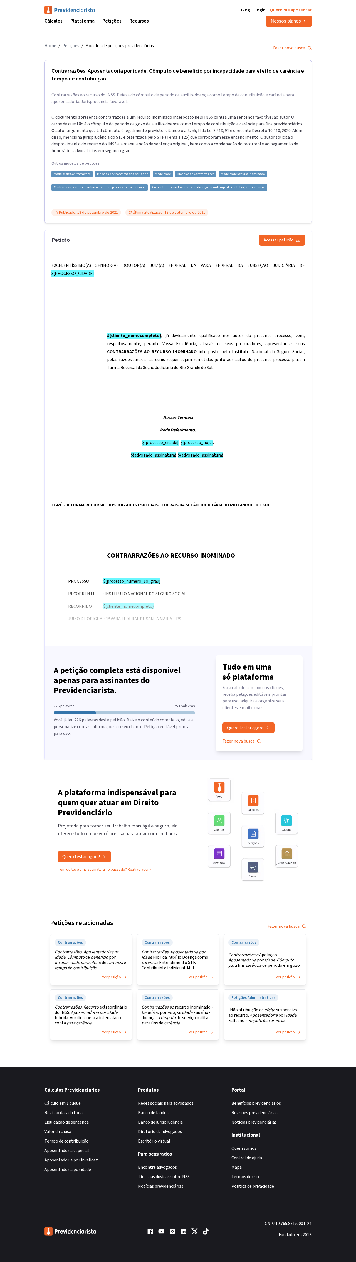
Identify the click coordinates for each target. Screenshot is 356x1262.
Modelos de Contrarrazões (72, 174)
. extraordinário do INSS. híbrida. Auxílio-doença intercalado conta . (91, 1015)
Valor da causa (57, 1131)
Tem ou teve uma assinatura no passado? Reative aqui (103, 869)
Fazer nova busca (289, 48)
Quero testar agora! (81, 857)
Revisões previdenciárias (254, 1112)
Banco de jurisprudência (160, 1122)
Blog (245, 10)
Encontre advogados (157, 1167)
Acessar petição (279, 240)
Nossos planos (286, 21)
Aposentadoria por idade (67, 1169)
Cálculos (53, 21)
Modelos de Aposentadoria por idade (122, 174)
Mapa (236, 1167)
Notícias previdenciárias (160, 1186)
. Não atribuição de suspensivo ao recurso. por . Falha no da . (262, 1015)
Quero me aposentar (291, 10)
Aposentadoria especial (66, 1150)
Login (260, 10)
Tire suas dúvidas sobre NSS (164, 1176)
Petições (112, 21)
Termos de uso (245, 1176)
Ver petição (111, 977)
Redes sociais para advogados (166, 1103)
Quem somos (243, 1148)
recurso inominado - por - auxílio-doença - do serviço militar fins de (177, 1015)
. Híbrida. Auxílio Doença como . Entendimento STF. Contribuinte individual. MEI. (175, 960)
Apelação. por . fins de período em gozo (264, 960)
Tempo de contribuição (66, 1141)
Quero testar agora (245, 728)
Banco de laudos (153, 1112)
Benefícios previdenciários (256, 1103)
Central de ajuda (246, 1157)
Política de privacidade (252, 1186)
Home (50, 46)
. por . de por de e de (90, 960)
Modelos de (163, 174)
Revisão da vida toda (63, 1112)
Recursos (139, 21)
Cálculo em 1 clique (62, 1103)
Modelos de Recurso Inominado (243, 174)
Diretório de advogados (160, 1131)
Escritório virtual (154, 1141)
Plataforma (82, 21)
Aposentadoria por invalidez (71, 1160)
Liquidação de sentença (66, 1122)
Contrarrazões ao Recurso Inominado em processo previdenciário (99, 187)
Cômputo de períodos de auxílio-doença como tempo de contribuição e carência (208, 187)
